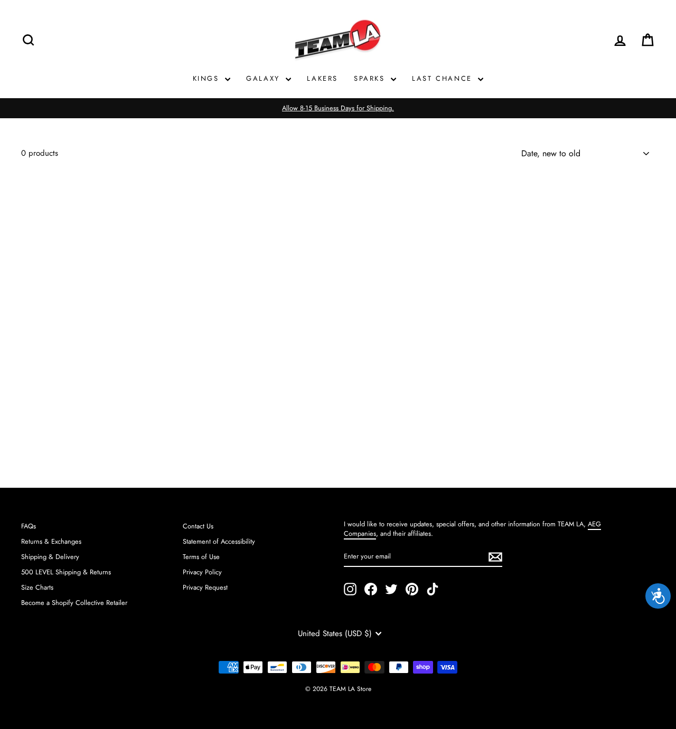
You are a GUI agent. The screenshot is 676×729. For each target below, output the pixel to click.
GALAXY (264, 78)
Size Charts (37, 587)
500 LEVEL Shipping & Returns (66, 572)
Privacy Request (205, 587)
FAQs (28, 526)
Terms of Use (201, 557)
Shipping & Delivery (50, 557)
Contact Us (198, 526)
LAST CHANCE (443, 78)
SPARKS (371, 78)
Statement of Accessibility (219, 541)
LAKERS (322, 78)
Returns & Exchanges (51, 541)
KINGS (208, 78)
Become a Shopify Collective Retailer (74, 603)
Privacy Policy (202, 572)
